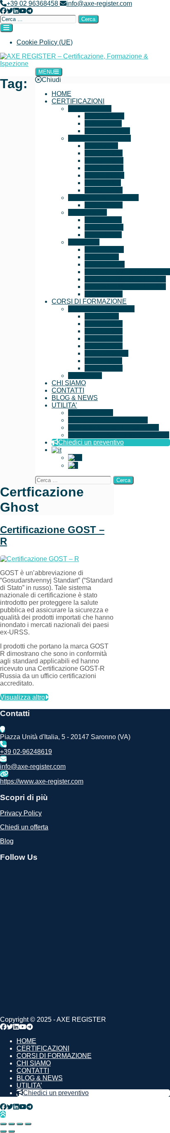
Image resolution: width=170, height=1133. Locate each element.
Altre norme (90, 212)
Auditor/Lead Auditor (105, 308)
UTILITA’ (64, 405)
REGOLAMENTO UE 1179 (130, 271)
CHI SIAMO (69, 382)
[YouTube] (22, 10)
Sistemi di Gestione (102, 138)
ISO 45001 (107, 160)
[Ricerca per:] (39, 18)
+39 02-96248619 (26, 751)
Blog (7, 841)
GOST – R (106, 219)
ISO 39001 (108, 175)
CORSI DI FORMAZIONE (89, 301)
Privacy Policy (21, 813)
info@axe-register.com (99, 3)
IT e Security (93, 108)
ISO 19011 (106, 360)
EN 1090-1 (108, 249)
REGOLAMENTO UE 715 (128, 279)
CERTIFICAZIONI (78, 101)
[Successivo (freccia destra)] (11, 1131)
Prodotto (87, 242)
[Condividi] (20, 1124)
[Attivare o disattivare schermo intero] (11, 1124)
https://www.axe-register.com (41, 781)
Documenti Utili (90, 412)
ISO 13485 (107, 190)
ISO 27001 (108, 115)
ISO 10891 (106, 234)
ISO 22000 (107, 204)
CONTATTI (68, 390)
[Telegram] (29, 10)
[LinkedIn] (16, 10)
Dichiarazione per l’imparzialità (113, 427)
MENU (46, 72)
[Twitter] (10, 10)
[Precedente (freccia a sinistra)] (3, 1131)
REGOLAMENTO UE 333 (128, 286)
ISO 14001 (107, 153)
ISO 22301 (106, 123)
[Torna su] (3, 1114)
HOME (61, 93)
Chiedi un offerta (24, 827)
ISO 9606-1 (108, 264)
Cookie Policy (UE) (45, 42)
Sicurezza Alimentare (107, 197)
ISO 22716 (107, 227)
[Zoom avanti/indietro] (3, 1124)
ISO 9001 (104, 145)
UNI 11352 (107, 293)
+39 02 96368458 (33, 3)
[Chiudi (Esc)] (28, 1124)
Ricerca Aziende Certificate (108, 420)
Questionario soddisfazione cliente (118, 434)
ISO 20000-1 (111, 130)
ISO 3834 (105, 256)
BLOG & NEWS (75, 397)
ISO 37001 (107, 167)
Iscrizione (88, 375)
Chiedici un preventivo (91, 442)
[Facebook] (3, 10)
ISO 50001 (105, 182)
